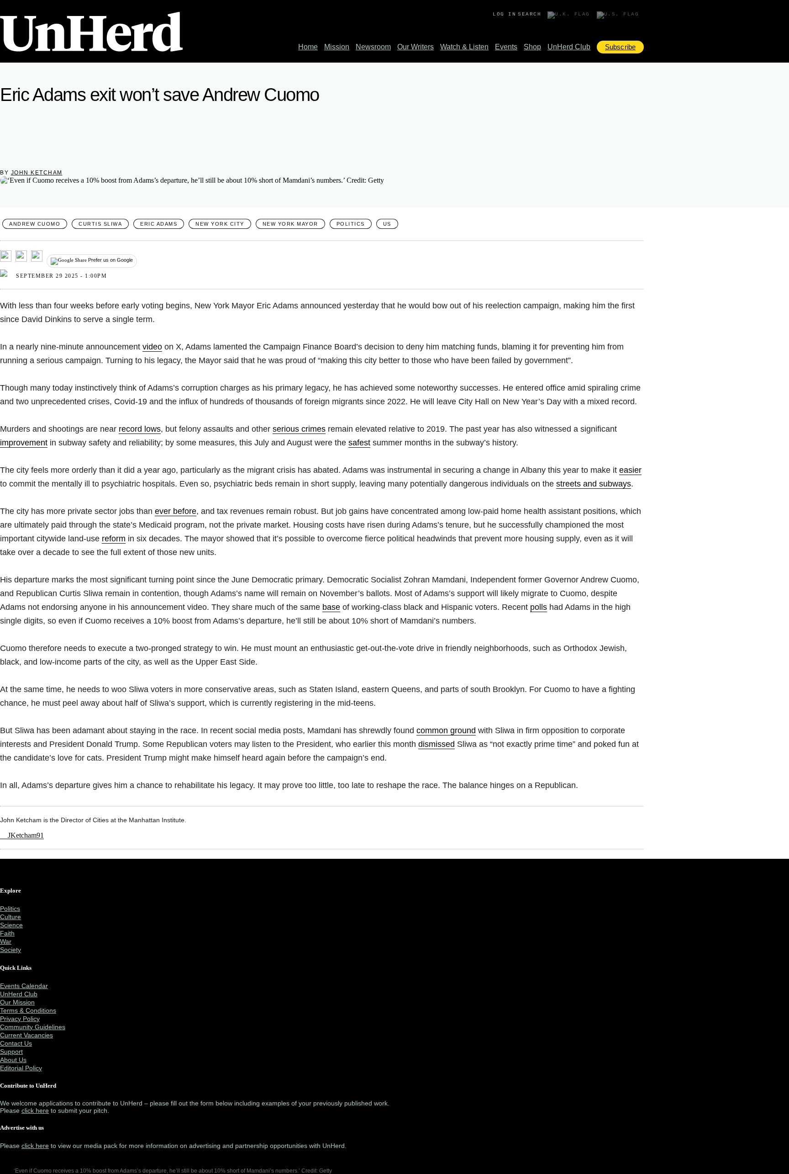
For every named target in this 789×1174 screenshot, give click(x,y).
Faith (7, 933)
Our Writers (415, 47)
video (152, 346)
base (331, 607)
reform (114, 538)
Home (308, 47)
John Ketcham (37, 172)
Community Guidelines (32, 1027)
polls (538, 607)
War (5, 941)
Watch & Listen (464, 47)
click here (35, 1110)
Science (11, 925)
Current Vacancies (26, 1035)
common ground (446, 730)
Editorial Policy (21, 1068)
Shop (532, 47)
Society (10, 949)
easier (630, 470)
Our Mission (17, 1002)
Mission (336, 47)
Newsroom (373, 47)
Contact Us (16, 1043)
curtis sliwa (100, 224)
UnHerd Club (568, 47)
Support (11, 1051)
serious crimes (299, 429)
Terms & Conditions (28, 1010)
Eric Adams (158, 224)
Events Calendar (24, 985)
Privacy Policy (20, 1018)
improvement (23, 442)
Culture (10, 916)
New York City (219, 224)
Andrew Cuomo (34, 224)
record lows (140, 429)
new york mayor (290, 224)
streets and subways (593, 483)
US (387, 224)
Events (506, 47)
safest (359, 442)
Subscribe (620, 47)
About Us (13, 1059)
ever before (175, 511)
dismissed (436, 744)
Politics (351, 224)
